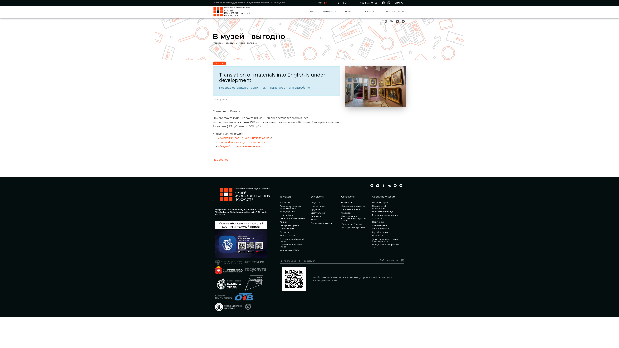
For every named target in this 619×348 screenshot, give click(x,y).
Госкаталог (309, 261)
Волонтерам (287, 228)
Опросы (284, 232)
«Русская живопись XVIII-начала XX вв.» (244, 138)
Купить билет (287, 215)
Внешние (315, 216)
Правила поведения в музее (292, 245)
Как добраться (288, 211)
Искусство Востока (352, 224)
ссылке (333, 280)
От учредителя (380, 228)
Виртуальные (317, 213)
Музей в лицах (380, 232)
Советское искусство (353, 206)
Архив (313, 219)
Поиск (338, 3)
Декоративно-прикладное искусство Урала (354, 218)
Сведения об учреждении (379, 207)
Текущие (315, 202)
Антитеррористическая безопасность (385, 240)
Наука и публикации (383, 211)
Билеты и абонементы (292, 218)
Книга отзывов (288, 235)
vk (392, 21)
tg (383, 3)
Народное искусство (353, 227)
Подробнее (220, 159)
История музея (380, 202)
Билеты (399, 2)
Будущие (315, 209)
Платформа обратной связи (292, 240)
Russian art (347, 202)
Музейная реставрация (385, 215)
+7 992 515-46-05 (367, 2)
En (325, 2)
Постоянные (317, 206)
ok (386, 21)
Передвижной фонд (321, 223)
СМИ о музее (379, 225)
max (389, 3)
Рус (319, 2)
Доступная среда (289, 225)
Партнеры (378, 222)
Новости (229, 43)
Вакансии (377, 235)
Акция (219, 63)
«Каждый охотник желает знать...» (240, 146)
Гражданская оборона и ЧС (385, 245)
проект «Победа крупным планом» (241, 142)
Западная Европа (350, 209)
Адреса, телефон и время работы (290, 207)
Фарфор (346, 213)
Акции (283, 222)
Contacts (377, 218)
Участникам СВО (289, 250)
